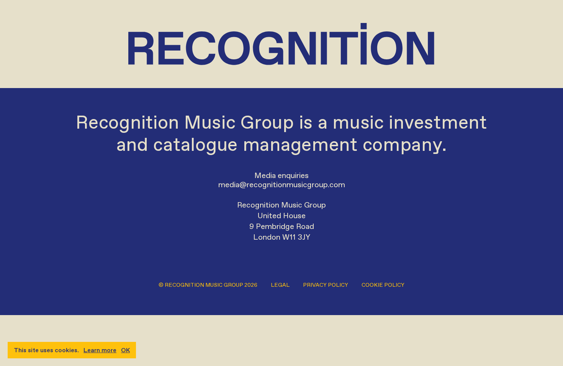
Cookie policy (383, 285)
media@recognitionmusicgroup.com (281, 184)
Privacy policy (325, 285)
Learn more (99, 350)
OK (125, 350)
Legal (280, 285)
